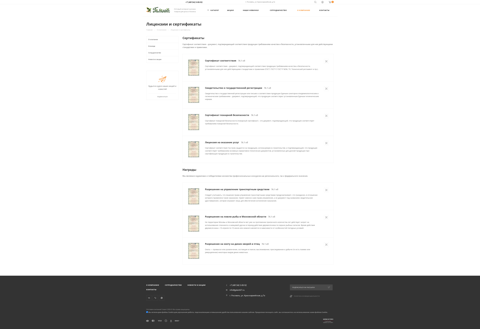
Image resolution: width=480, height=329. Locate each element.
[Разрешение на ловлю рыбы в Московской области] (194, 223)
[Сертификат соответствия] (194, 67)
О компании (152, 285)
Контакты (151, 289)
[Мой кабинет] (322, 2)
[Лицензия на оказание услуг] (194, 149)
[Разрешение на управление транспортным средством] (194, 196)
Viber (155, 298)
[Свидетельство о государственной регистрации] (194, 95)
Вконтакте (149, 298)
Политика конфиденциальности (307, 296)
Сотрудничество (173, 285)
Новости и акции (197, 285)
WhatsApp (161, 298)
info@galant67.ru (237, 290)
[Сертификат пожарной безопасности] (194, 122)
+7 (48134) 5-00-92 (194, 2)
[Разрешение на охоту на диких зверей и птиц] (194, 251)
